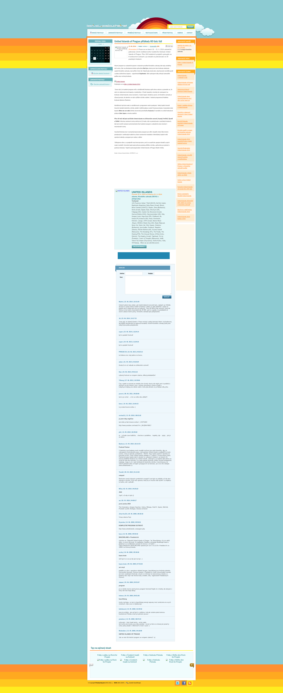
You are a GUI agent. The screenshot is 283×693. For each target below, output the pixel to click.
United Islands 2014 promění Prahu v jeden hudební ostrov (185, 141)
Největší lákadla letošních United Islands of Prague (185, 123)
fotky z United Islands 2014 (132, 84)
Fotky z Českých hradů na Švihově (130, 656)
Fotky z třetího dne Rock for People (175, 656)
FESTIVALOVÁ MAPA (152, 33)
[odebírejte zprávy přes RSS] (190, 682)
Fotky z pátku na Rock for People (107, 656)
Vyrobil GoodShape (135, 683)
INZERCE (180, 33)
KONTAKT (189, 33)
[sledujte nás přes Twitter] (178, 682)
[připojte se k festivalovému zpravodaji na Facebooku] (184, 682)
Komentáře (153, 46)
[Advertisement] (141, 5)
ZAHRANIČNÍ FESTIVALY (115, 33)
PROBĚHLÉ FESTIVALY (134, 33)
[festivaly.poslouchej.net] (106, 25)
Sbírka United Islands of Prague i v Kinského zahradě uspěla (185, 166)
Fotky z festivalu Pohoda (153, 655)
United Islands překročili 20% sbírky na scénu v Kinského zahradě (185, 203)
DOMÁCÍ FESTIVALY (98, 33)
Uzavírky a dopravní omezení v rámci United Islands (185, 114)
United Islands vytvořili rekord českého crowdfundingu (185, 157)
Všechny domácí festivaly (101, 73)
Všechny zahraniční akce (101, 84)
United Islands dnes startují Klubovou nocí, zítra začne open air (185, 98)
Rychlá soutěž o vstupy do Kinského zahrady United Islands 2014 (185, 132)
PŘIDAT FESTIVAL (167, 33)
